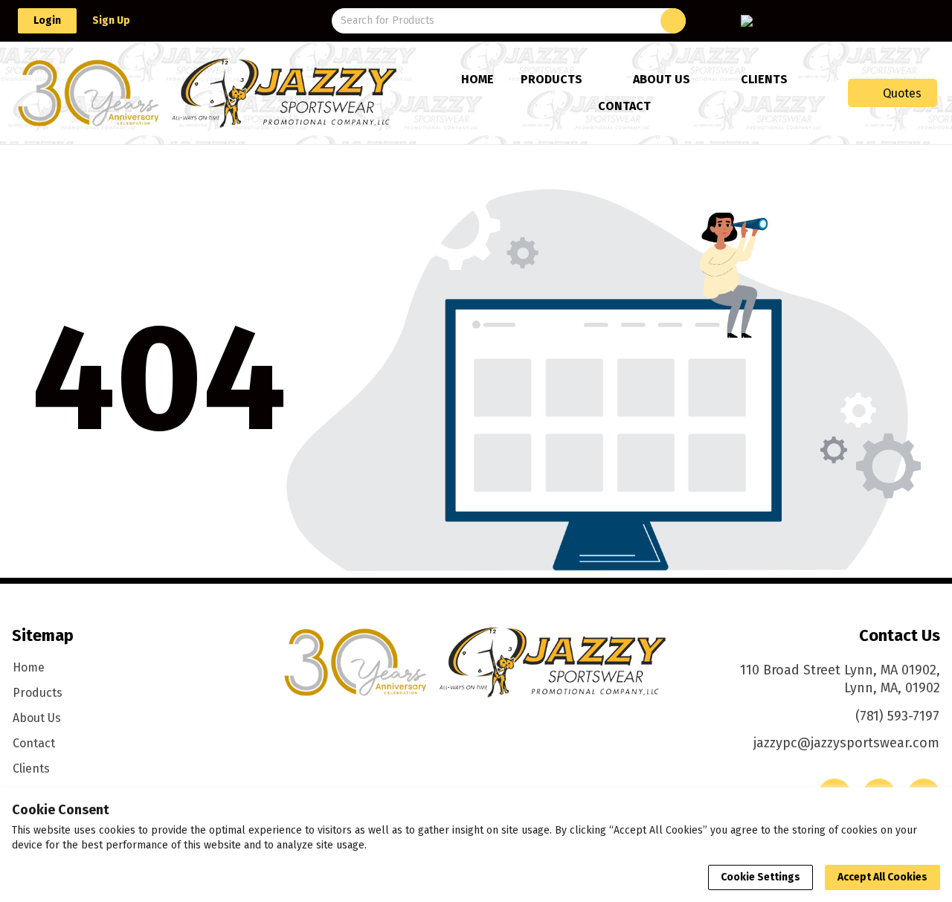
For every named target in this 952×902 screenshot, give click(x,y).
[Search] (673, 20)
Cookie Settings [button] (760, 877)
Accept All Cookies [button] (882, 877)
